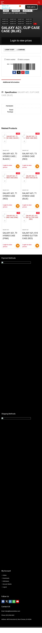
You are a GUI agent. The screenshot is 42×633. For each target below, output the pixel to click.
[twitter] (6, 601)
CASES (6, 10)
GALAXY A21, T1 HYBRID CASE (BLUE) (29, 196)
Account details (7, 584)
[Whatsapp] (13, 601)
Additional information (11, 82)
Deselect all (6, 8)
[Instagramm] (10, 601)
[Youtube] (17, 601)
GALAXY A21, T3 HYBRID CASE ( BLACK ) (10, 156)
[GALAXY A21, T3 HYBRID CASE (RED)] (30, 141)
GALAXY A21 (27, 10)
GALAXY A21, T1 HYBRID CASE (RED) (10, 196)
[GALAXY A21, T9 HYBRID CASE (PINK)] (11, 221)
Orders (4, 575)
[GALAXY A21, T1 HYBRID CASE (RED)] (11, 181)
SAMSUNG (16, 10)
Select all (5, 6)
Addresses (6, 581)
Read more (18, 166)
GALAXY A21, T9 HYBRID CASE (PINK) (10, 236)
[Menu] (2, 2)
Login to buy (9, 49)
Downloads (6, 578)
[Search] (39, 2)
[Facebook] (3, 601)
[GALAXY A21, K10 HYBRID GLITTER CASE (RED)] (30, 221)
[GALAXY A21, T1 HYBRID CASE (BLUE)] (30, 181)
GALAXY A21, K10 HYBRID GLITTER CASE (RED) (30, 236)
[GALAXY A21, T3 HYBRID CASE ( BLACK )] (11, 141)
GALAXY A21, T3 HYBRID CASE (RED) (29, 156)
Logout (5, 587)
